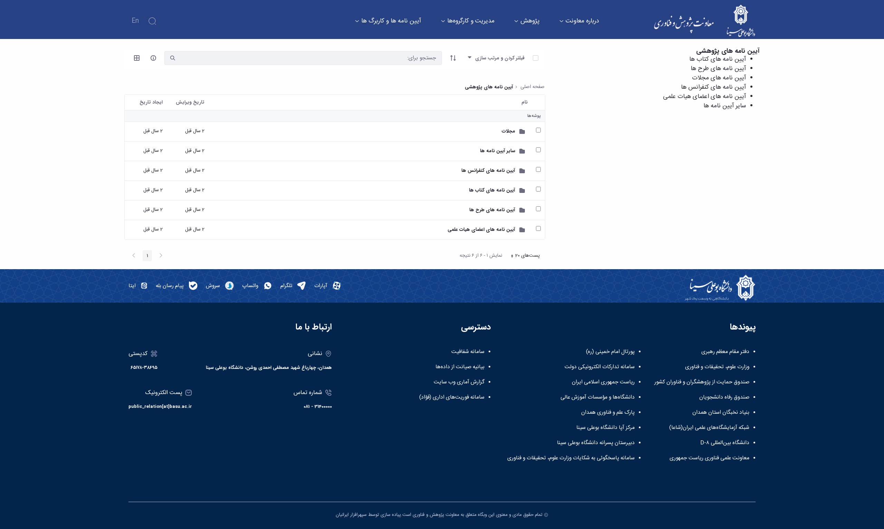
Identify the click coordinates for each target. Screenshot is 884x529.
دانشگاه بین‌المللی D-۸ (724, 443)
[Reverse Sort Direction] (453, 57)
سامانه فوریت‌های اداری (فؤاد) (451, 397)
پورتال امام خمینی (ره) (610, 351)
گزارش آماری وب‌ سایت (459, 382)
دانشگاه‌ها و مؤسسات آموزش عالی (597, 397)
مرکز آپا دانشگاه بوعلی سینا (605, 427)
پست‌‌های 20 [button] (523, 256)
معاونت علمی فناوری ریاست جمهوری (709, 458)
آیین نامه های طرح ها (718, 68)
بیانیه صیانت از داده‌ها (459, 367)
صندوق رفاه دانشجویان (724, 397)
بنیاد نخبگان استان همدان (720, 412)
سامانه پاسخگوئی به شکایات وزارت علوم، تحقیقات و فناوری (571, 458)
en (135, 21)
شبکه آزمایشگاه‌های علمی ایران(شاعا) (709, 427)
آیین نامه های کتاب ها (717, 59)
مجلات (508, 131)
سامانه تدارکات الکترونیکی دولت (600, 367)
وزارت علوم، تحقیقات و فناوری (717, 367)
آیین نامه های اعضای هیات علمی (704, 96)
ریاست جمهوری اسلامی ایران (603, 382)
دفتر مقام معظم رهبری (725, 351)
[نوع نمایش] (136, 57)
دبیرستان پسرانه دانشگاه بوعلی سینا (596, 443)
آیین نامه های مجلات (719, 78)
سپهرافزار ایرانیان (351, 515)
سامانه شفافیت (467, 351)
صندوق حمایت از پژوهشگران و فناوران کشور (701, 382)
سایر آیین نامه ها (724, 106)
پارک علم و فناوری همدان (608, 412)
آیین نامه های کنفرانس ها (713, 87)
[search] (172, 58)
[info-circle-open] (153, 57)
